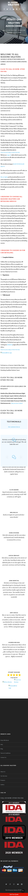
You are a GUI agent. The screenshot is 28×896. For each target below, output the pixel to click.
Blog (2, 748)
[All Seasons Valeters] (14, 3)
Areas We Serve (5, 740)
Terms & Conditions (6, 753)
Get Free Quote (14, 894)
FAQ (2, 744)
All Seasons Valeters (12, 890)
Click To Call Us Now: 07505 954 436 (10, 152)
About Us (3, 771)
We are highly (4, 177)
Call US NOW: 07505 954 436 (12, 798)
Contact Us (3, 757)
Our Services (4, 776)
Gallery (2, 784)
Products (3, 780)
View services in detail (17, 403)
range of (9, 155)
